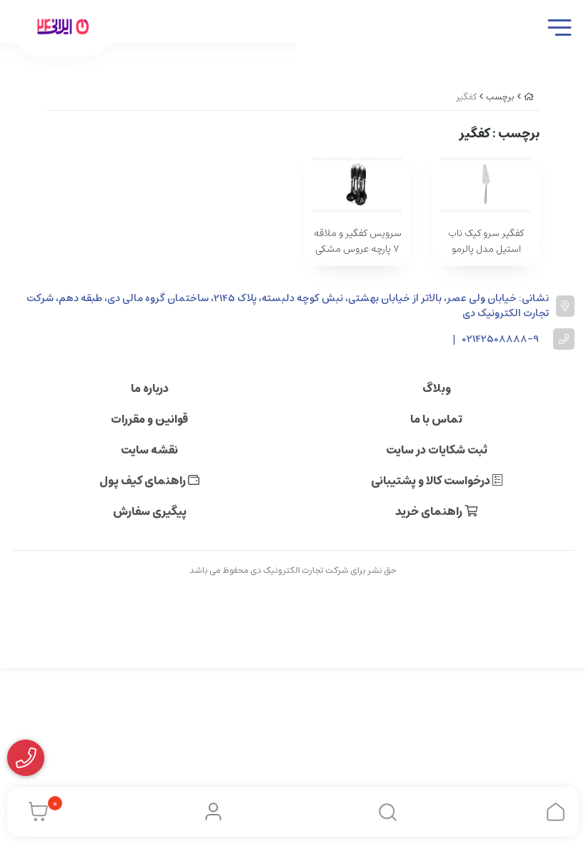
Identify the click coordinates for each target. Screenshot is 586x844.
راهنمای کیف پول (143, 481)
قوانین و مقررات (149, 419)
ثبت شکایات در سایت (436, 450)
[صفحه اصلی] (529, 96)
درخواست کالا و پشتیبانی (431, 481)
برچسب (500, 96)
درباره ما (150, 388)
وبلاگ (436, 388)
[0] (34, 812)
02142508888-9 (500, 339)
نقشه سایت (149, 450)
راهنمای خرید (430, 511)
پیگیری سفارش (150, 511)
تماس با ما (436, 419)
